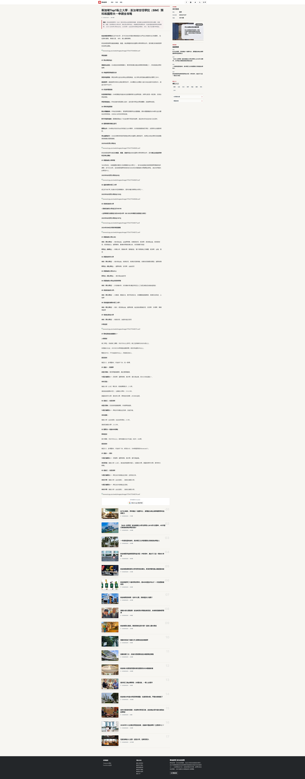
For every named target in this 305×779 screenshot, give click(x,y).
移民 (201, 87)
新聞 (174, 87)
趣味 (197, 87)
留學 (180, 12)
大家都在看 (177, 96)
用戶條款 (140, 769)
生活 (183, 87)
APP (139, 773)
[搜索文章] (199, 2)
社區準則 (140, 763)
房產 (192, 87)
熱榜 (116, 2)
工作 (174, 90)
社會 (179, 87)
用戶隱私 (140, 765)
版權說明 (140, 767)
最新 (112, 2)
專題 (121, 2)
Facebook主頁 (107, 765)
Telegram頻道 (107, 763)
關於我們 (140, 771)
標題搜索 (176, 101)
